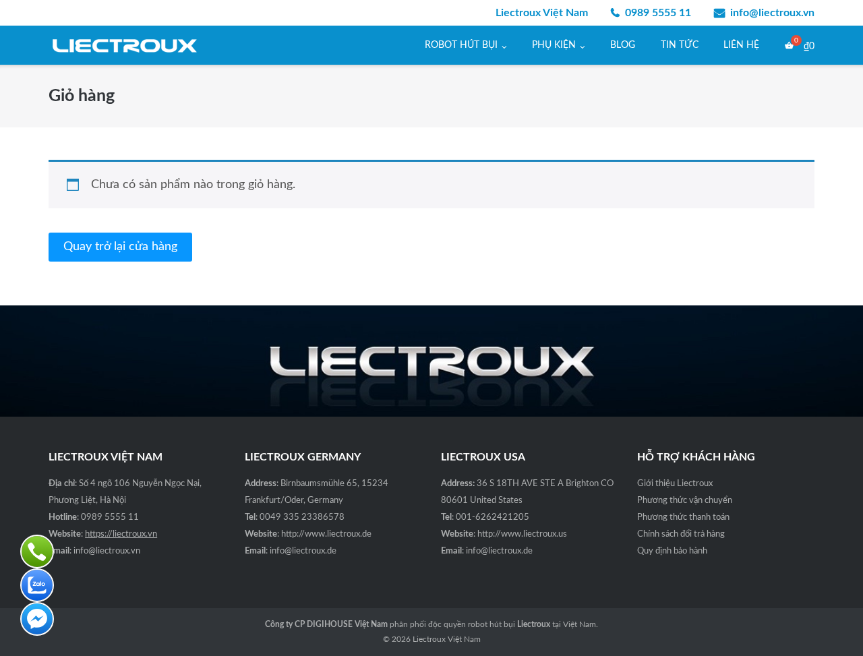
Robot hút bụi (461, 45)
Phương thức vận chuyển (684, 500)
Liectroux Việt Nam (447, 639)
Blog (622, 45)
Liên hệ (741, 45)
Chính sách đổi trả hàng (681, 534)
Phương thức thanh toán (683, 517)
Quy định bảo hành (672, 551)
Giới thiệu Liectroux (675, 483)
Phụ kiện (554, 45)
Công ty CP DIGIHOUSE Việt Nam (326, 624)
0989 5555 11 (658, 12)
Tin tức (679, 45)
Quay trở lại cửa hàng (120, 247)
